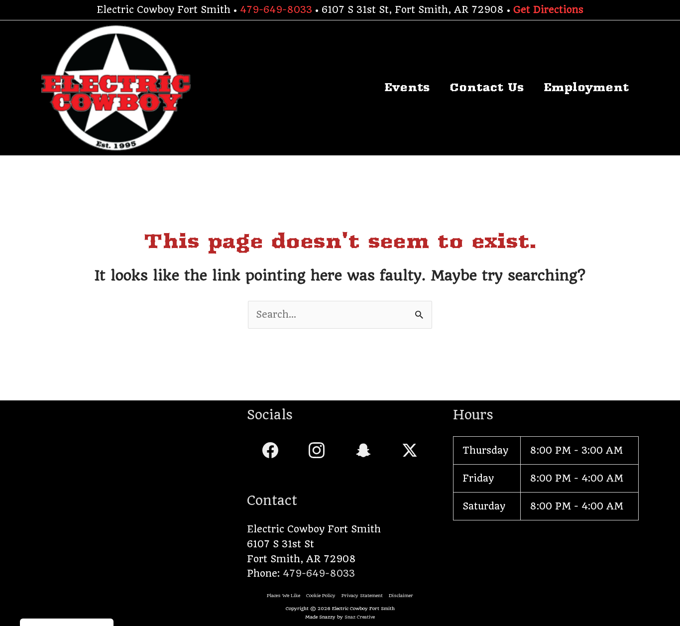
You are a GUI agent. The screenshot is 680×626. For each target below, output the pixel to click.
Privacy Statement (362, 595)
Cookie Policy (321, 595)
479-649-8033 (276, 9)
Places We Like (283, 595)
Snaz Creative (359, 617)
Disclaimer (401, 595)
